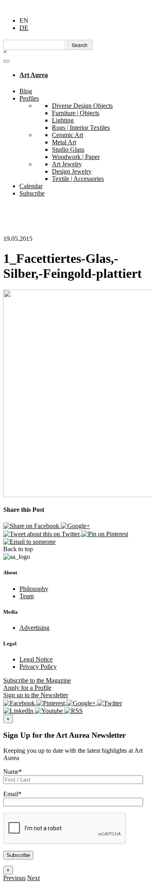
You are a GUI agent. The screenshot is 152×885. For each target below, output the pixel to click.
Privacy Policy (38, 666)
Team (26, 596)
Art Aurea (33, 74)
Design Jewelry (72, 171)
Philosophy (33, 588)
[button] (14, 877)
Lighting (63, 120)
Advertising (34, 627)
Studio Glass (68, 149)
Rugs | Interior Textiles (81, 127)
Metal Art (64, 142)
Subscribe (32, 193)
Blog (25, 91)
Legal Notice (36, 659)
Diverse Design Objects (82, 105)
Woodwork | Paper (76, 156)
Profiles (29, 98)
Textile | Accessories (78, 178)
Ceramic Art (67, 134)
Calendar (31, 186)
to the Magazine (37, 680)
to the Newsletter (35, 695)
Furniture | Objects (75, 113)
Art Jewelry (67, 164)
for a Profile (27, 687)
